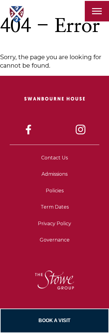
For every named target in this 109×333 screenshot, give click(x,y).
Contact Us (54, 158)
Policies (55, 191)
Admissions (54, 174)
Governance (55, 240)
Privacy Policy (54, 223)
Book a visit (54, 320)
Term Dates (55, 207)
